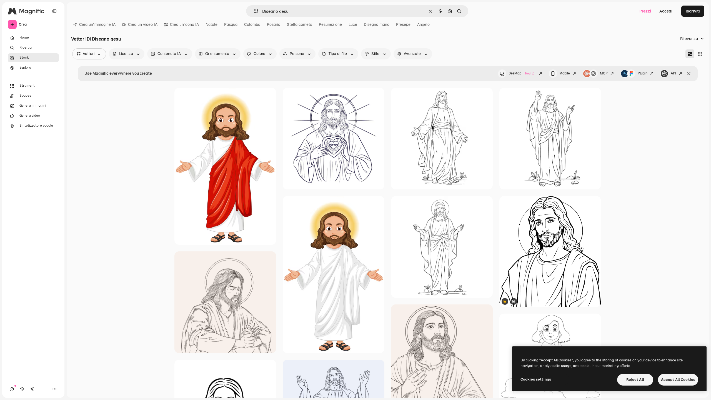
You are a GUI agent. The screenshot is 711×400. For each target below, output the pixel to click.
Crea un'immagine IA (97, 24)
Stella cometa (299, 24)
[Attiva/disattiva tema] (32, 388)
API (673, 73)
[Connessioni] (12, 388)
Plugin (642, 73)
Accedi (665, 11)
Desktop (521, 73)
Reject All (635, 379)
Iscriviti (693, 11)
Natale (211, 24)
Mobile (564, 73)
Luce (353, 24)
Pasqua (230, 24)
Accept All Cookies (678, 379)
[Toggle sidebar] (54, 11)
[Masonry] (689, 53)
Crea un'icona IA (184, 24)
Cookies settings (535, 379)
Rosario (273, 24)
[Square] (699, 53)
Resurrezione (330, 24)
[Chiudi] (689, 73)
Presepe (403, 24)
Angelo (423, 24)
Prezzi (645, 11)
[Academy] (22, 388)
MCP (604, 73)
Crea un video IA (142, 24)
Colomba (252, 24)
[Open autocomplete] (254, 11)
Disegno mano (376, 24)
